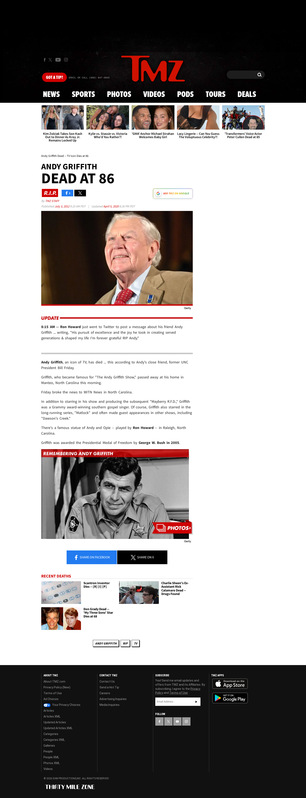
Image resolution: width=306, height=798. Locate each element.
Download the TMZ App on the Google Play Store (230, 698)
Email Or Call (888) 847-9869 (89, 77)
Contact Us (107, 681)
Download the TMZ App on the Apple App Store (230, 684)
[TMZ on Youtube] (58, 60)
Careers (105, 693)
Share (94, 557)
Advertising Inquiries (113, 699)
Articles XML (52, 716)
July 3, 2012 (62, 206)
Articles (49, 710)
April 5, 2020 (111, 206)
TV (135, 643)
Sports (83, 95)
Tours (215, 95)
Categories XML (54, 739)
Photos (119, 95)
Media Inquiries (109, 704)
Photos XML (52, 763)
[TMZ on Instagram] (66, 59)
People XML (51, 757)
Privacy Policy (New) (57, 687)
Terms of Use (53, 693)
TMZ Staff (52, 201)
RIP (125, 643)
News (51, 95)
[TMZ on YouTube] (177, 721)
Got (54, 77)
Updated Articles (55, 722)
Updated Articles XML (58, 728)
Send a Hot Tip (109, 687)
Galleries (49, 745)
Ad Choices (51, 699)
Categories (51, 734)
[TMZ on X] (51, 60)
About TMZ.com (54, 681)
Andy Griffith (106, 643)
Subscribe (196, 702)
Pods (185, 95)
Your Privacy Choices (66, 704)
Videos (154, 95)
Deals (247, 95)
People (48, 751)
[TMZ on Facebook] (44, 60)
